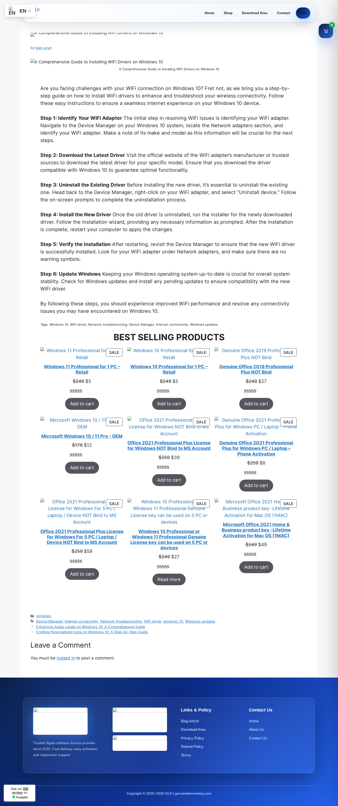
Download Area (254, 13)
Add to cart (82, 403)
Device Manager (49, 621)
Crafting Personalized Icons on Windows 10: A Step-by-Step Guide (92, 632)
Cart (303, 13)
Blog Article (190, 721)
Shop (228, 13)
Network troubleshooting (121, 621)
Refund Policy (192, 746)
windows (43, 616)
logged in (66, 658)
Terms (186, 755)
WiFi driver (152, 621)
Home (209, 13)
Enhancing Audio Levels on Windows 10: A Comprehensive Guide (90, 627)
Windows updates (200, 621)
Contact (283, 13)
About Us (256, 729)
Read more (169, 579)
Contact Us (258, 738)
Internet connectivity (81, 621)
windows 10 (173, 621)
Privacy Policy (192, 738)
